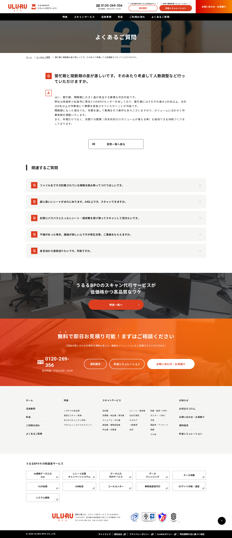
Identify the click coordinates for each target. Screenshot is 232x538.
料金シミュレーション (175, 8)
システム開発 (43, 497)
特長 (65, 16)
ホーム (29, 57)
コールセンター (116, 486)
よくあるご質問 (160, 16)
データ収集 (189, 475)
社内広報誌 (134, 415)
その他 (153, 434)
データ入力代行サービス (116, 475)
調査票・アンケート (159, 424)
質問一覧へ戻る (116, 144)
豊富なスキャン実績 (73, 415)
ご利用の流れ (137, 16)
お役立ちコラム (187, 408)
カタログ (133, 420)
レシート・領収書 (137, 410)
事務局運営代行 (153, 486)
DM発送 (79, 486)
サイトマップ (104, 534)
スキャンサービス (84, 16)
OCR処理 (42, 486)
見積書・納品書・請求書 (113, 415)
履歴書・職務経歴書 (111, 424)
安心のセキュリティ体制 (75, 420)
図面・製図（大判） (159, 410)
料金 (120, 16)
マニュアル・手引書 (111, 420)
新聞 (152, 429)
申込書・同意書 (109, 429)
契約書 (105, 410)
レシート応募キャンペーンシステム (79, 475)
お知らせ (183, 400)
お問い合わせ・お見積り (214, 6)
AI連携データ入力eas (43, 475)
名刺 (131, 429)
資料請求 (143, 8)
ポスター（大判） (158, 415)
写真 (152, 420)
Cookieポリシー (165, 534)
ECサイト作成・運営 (189, 486)
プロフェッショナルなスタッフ (78, 424)
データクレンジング (152, 475)
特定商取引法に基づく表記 (192, 534)
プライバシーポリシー (139, 534)
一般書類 (133, 424)
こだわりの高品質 (72, 410)
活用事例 (106, 16)
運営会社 (118, 534)
